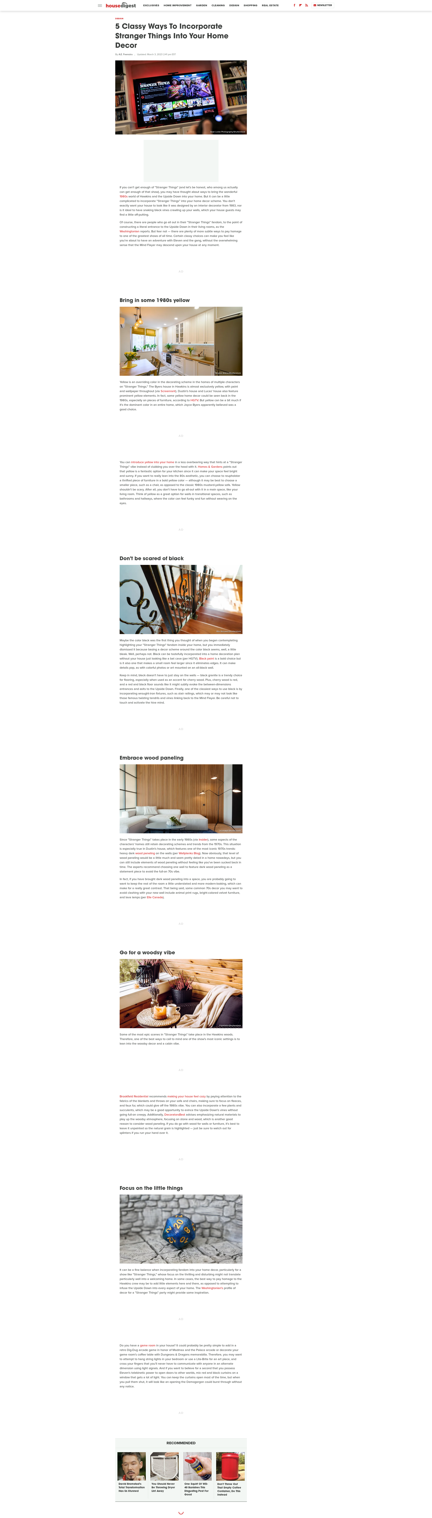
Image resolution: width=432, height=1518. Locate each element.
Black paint (206, 658)
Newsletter (324, 5)
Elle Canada (155, 897)
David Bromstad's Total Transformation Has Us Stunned (132, 1488)
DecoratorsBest (174, 1114)
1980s (124, 196)
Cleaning (218, 5)
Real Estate (270, 5)
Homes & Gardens (210, 466)
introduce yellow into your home (152, 462)
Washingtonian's (212, 1288)
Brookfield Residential (134, 1096)
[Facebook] (294, 6)
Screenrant (168, 391)
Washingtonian (129, 231)
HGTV (194, 400)
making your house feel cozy (186, 1096)
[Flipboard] (300, 6)
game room (147, 1345)
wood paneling (145, 853)
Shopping (250, 5)
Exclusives (151, 5)
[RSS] (306, 6)
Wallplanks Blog (189, 853)
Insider (203, 839)
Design (234, 5)
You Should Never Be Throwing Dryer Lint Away (163, 1488)
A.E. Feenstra (125, 54)
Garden (201, 5)
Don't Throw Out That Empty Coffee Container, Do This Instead (229, 1489)
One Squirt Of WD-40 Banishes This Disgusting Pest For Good (196, 1489)
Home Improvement (178, 5)
